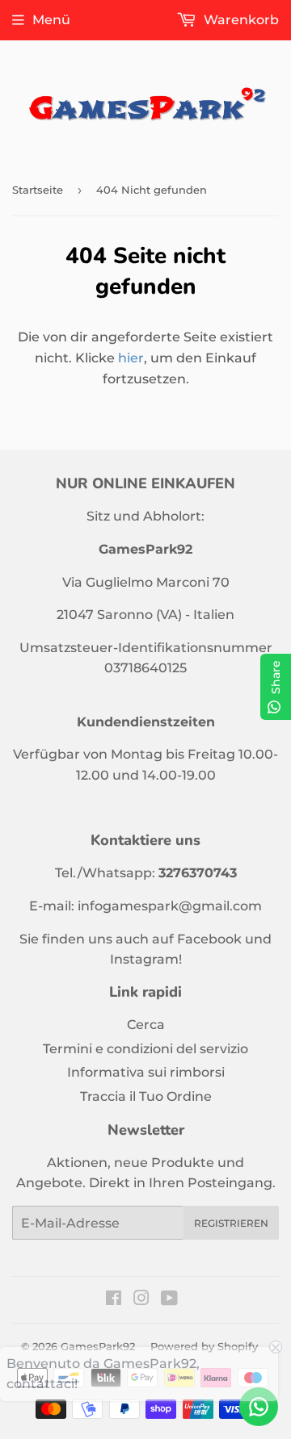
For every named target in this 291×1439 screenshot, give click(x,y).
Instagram (144, 959)
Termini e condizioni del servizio (145, 1048)
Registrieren (231, 1223)
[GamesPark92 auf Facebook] (113, 1299)
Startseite (37, 189)
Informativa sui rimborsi (146, 1072)
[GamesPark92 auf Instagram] (141, 1299)
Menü (51, 19)
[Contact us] (258, 1406)
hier (131, 358)
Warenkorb (239, 19)
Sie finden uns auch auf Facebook (130, 939)
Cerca (146, 1024)
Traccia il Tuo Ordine (146, 1096)
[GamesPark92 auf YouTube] (169, 1299)
